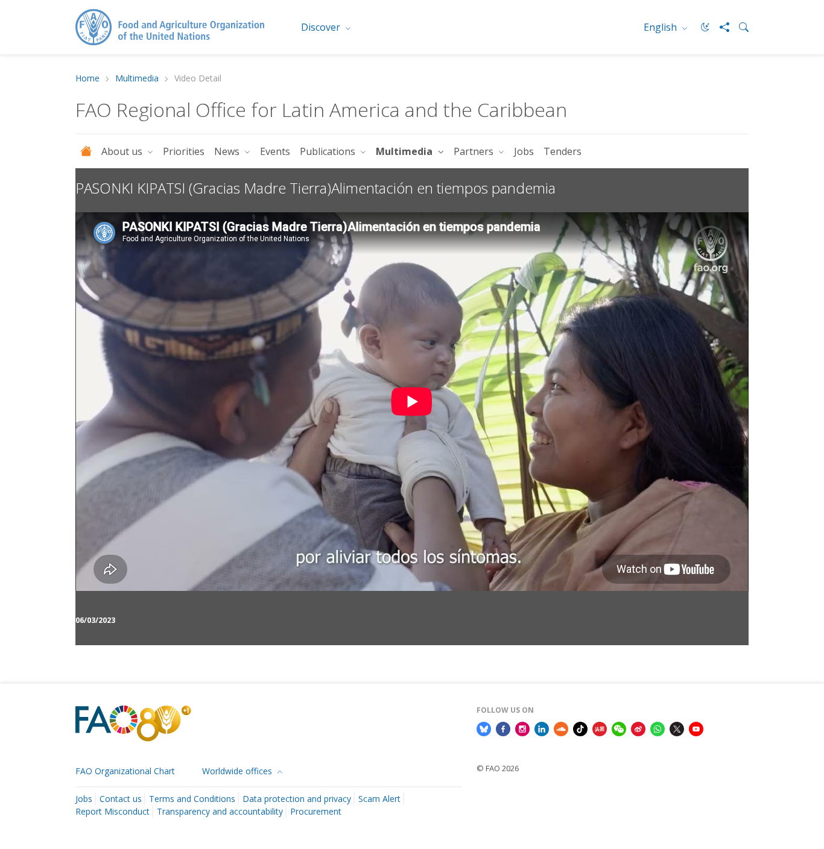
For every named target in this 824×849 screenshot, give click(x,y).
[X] (677, 727)
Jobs (524, 151)
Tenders (563, 151)
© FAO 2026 (498, 768)
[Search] (739, 27)
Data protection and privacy (296, 798)
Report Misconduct (112, 811)
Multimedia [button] (405, 151)
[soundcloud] (561, 727)
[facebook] (503, 727)
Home (87, 79)
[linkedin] (541, 727)
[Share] (719, 27)
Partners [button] (475, 151)
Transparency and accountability (220, 811)
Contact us (121, 798)
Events (275, 151)
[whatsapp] (657, 727)
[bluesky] (484, 727)
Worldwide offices (238, 771)
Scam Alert (379, 798)
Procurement (315, 811)
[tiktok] (580, 727)
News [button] (228, 151)
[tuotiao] (599, 727)
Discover (322, 27)
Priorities (183, 151)
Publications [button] (329, 151)
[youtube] (696, 727)
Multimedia (137, 79)
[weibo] (638, 727)
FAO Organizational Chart (125, 771)
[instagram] (522, 727)
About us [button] (123, 151)
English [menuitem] (661, 27)
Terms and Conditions (192, 798)
